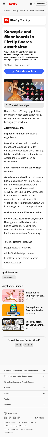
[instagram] (10, 418)
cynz (35, 257)
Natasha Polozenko (22, 241)
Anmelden (41, 3)
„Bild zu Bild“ (34, 180)
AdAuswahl (9, 433)
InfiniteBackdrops (12, 262)
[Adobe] (13, 3)
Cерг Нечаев (10, 257)
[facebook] (5, 418)
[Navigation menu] (4, 3)
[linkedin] (19, 418)
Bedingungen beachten (15, 121)
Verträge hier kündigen (11, 426)
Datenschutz (24, 426)
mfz (20, 257)
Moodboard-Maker (13, 146)
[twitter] (14, 418)
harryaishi (27, 257)
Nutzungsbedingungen (11, 429)
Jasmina (31, 253)
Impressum (32, 422)
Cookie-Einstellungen (26, 429)
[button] (31, 4)
